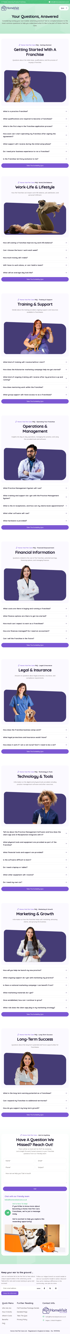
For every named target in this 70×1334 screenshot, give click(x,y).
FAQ (3, 1323)
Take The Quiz (22, 1316)
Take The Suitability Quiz (35, 165)
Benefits (5, 1319)
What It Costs (7, 1316)
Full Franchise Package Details (28, 1308)
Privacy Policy (22, 1319)
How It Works (7, 1312)
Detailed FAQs (22, 1312)
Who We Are (6, 1308)
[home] (10, 8)
